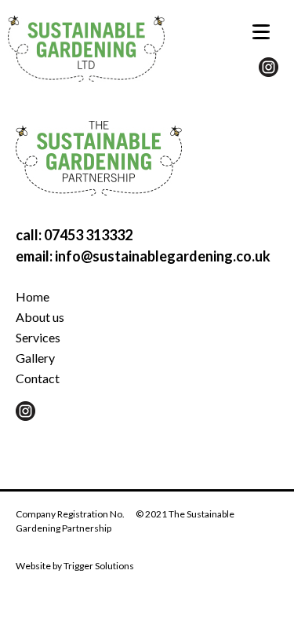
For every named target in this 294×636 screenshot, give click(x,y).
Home (32, 296)
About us (40, 316)
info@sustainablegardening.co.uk (162, 256)
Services (38, 337)
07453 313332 (88, 234)
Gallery (35, 357)
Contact (38, 378)
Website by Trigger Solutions (75, 566)
